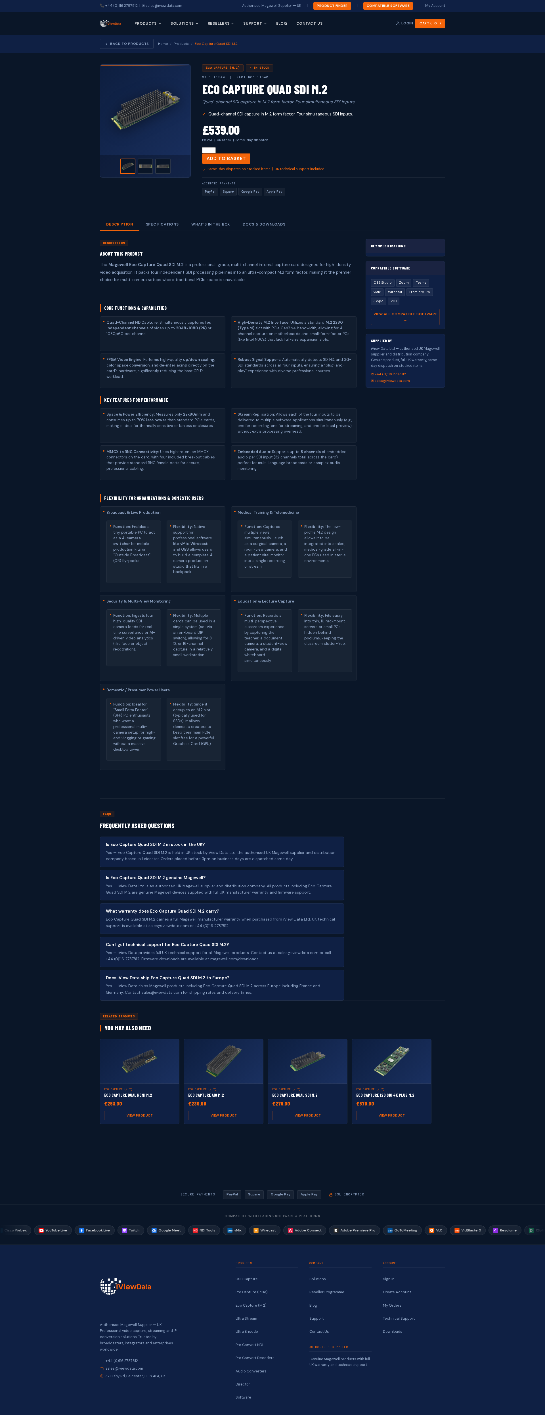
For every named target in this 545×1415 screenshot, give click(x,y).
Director (243, 1384)
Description (119, 224)
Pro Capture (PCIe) (252, 1292)
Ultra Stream (246, 1318)
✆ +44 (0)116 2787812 (388, 374)
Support (252, 23)
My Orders (392, 1305)
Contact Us (309, 23)
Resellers (219, 23)
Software (243, 1397)
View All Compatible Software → (405, 317)
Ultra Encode (247, 1331)
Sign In (389, 1279)
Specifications (162, 224)
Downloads (392, 1331)
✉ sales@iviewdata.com (390, 380)
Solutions (182, 23)
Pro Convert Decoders (255, 1357)
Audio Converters (251, 1371)
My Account (435, 5)
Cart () (430, 23)
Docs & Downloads (264, 224)
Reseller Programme (326, 1292)
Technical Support (399, 1318)
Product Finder (332, 5)
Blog (281, 23)
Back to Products (129, 43)
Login (407, 23)
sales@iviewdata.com (164, 5)
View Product (140, 1115)
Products (146, 23)
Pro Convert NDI (249, 1344)
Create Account (397, 1292)
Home (163, 43)
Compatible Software (388, 5)
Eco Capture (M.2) (251, 1305)
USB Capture (247, 1279)
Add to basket (226, 158)
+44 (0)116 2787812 (121, 5)
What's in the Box (210, 224)
